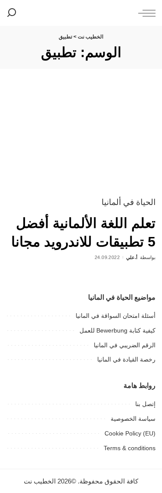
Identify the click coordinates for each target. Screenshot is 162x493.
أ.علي (131, 257)
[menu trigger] (145, 13)
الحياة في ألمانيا (129, 202)
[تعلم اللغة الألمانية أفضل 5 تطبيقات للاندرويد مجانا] (81, 139)
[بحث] (11, 13)
